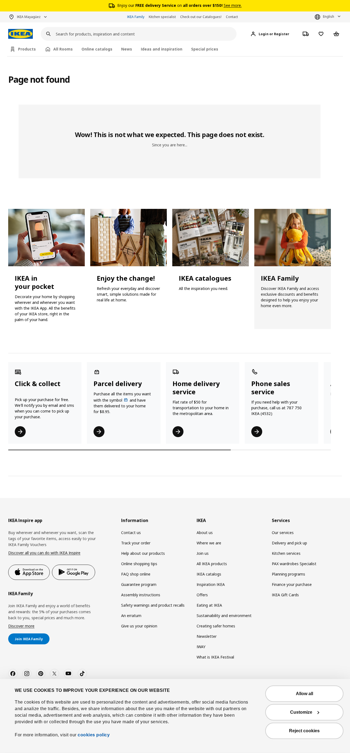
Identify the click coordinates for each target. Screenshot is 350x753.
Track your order (135, 543)
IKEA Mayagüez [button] (28, 16)
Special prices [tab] (204, 49)
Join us (203, 553)
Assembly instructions (140, 594)
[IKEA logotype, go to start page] (20, 34)
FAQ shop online (135, 574)
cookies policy (94, 735)
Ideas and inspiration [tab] (161, 49)
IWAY (201, 646)
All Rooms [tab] (63, 49)
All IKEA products (212, 563)
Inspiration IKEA (211, 584)
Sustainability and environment (224, 615)
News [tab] (126, 49)
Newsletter (207, 636)
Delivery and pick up (289, 543)
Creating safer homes (216, 626)
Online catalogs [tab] (96, 49)
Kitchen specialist (162, 16)
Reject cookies (304, 730)
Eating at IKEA (209, 605)
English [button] (328, 16)
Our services (283, 532)
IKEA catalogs (209, 574)
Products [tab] (27, 49)
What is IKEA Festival (215, 657)
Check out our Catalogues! (200, 16)
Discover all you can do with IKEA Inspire (44, 552)
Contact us (131, 532)
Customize (301, 712)
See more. (233, 5)
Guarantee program (138, 584)
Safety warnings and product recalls (153, 605)
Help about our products (143, 553)
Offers (202, 594)
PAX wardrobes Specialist (294, 563)
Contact (232, 16)
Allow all (304, 693)
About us (205, 532)
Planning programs (288, 574)
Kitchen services (286, 553)
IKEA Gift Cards (285, 594)
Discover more (21, 626)
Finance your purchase (292, 584)
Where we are (209, 543)
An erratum (131, 615)
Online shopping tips (139, 563)
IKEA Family (135, 16)
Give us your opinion (139, 626)
